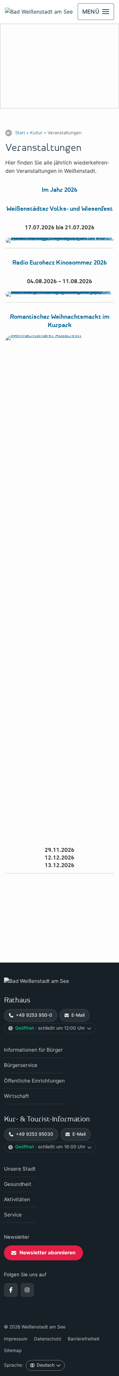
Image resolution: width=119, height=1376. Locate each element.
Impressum (15, 1338)
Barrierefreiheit (83, 1338)
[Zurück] (8, 133)
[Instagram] (27, 1290)
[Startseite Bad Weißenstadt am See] (59, 981)
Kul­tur (36, 132)
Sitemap (12, 1350)
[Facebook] (11, 1290)
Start (20, 132)
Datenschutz (47, 1338)
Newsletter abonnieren (47, 1252)
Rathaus (17, 1000)
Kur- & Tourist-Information (47, 1119)
